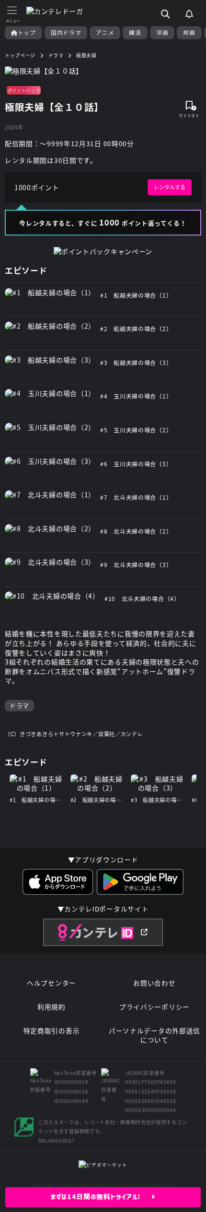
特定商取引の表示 (51, 1030)
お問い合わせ (154, 982)
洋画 (162, 32)
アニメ (105, 32)
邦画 (189, 32)
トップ (27, 32)
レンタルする (169, 187)
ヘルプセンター (51, 982)
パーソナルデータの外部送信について (154, 1035)
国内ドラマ (66, 32)
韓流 (135, 32)
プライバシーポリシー (154, 1006)
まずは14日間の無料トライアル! (101, 1196)
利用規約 (51, 1006)
